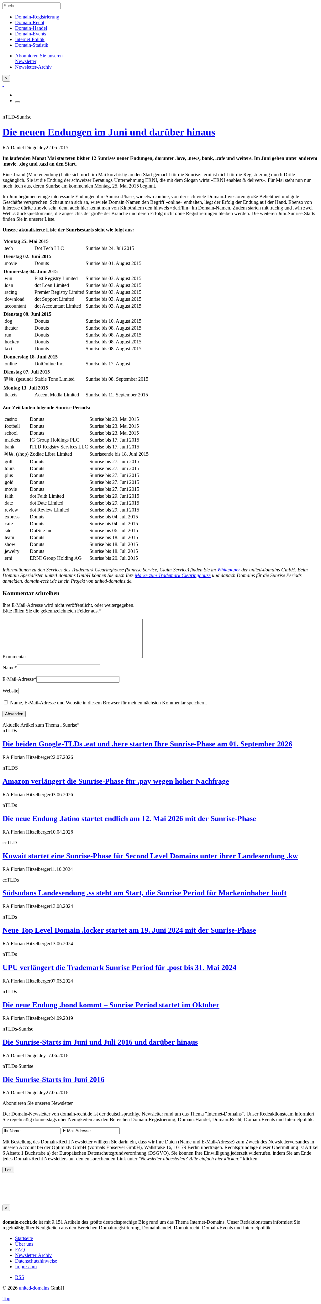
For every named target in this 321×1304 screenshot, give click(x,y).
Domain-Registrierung (37, 16)
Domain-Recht (29, 22)
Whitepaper (228, 569)
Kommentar (14, 656)
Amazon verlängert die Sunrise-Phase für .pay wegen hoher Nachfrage (116, 781)
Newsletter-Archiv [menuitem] (33, 67)
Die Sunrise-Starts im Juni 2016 (53, 1079)
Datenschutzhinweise (36, 1261)
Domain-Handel (31, 28)
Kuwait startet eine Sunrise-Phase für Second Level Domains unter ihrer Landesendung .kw (150, 856)
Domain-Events (30, 33)
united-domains (34, 1288)
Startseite (24, 1238)
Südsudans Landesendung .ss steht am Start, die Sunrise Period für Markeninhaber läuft (145, 893)
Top (6, 1298)
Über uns (24, 1244)
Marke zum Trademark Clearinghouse (173, 575)
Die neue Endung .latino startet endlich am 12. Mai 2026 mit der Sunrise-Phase (129, 818)
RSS (19, 1277)
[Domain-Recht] (3, 84)
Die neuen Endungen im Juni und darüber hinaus (109, 132)
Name (10, 667)
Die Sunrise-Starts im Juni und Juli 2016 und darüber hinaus (100, 1042)
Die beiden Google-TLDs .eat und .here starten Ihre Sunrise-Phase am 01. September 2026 (147, 744)
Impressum (26, 1266)
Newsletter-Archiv (33, 1255)
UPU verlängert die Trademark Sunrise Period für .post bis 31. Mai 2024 (119, 967)
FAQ (20, 1249)
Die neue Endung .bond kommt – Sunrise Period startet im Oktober (111, 1005)
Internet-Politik (30, 39)
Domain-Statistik (31, 45)
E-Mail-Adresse (19, 679)
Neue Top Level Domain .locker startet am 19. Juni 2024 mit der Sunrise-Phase (129, 930)
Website (10, 690)
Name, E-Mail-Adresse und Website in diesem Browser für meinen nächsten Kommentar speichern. (108, 702)
